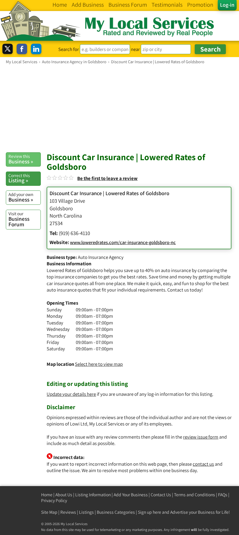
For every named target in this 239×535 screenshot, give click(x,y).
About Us (63, 494)
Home (46, 494)
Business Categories (116, 512)
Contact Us (161, 494)
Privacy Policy (54, 500)
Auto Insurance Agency (101, 257)
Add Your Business (131, 494)
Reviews (68, 512)
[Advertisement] (119, 108)
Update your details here (71, 394)
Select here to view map (99, 364)
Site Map (49, 512)
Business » (20, 159)
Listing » (19, 178)
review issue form (200, 437)
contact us (203, 464)
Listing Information (93, 494)
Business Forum (18, 219)
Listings (86, 512)
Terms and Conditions (194, 494)
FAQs (222, 494)
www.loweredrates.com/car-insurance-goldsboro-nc (123, 242)
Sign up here (149, 512)
